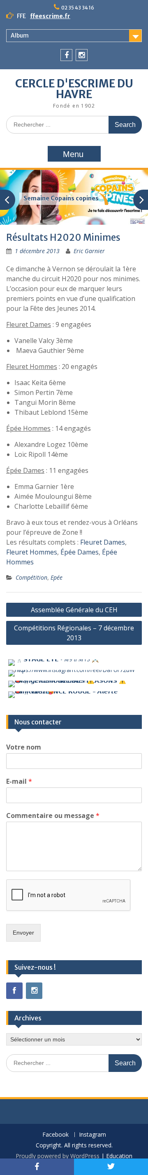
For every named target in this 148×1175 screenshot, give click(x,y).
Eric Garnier (89, 251)
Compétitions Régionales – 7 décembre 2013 (74, 632)
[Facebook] (66, 55)
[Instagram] (82, 55)
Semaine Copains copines (61, 198)
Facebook (55, 1134)
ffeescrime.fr (50, 16)
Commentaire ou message (52, 815)
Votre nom (23, 747)
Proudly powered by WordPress (57, 1156)
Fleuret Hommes (31, 552)
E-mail (19, 781)
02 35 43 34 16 (77, 8)
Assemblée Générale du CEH (74, 609)
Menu (73, 154)
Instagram (92, 1134)
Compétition (31, 577)
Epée (56, 577)
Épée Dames (79, 552)
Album (20, 35)
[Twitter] (111, 1167)
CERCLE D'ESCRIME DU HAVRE (74, 89)
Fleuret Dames (102, 542)
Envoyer (23, 932)
